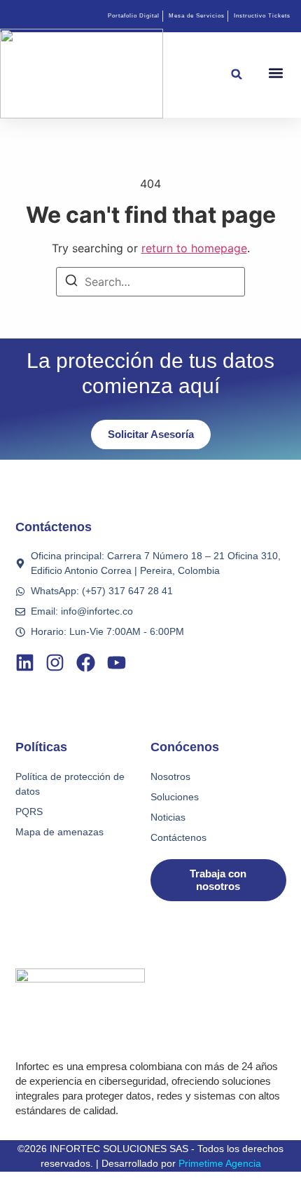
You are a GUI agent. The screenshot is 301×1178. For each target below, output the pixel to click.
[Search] (71, 282)
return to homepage (194, 248)
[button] (237, 74)
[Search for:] (150, 281)
